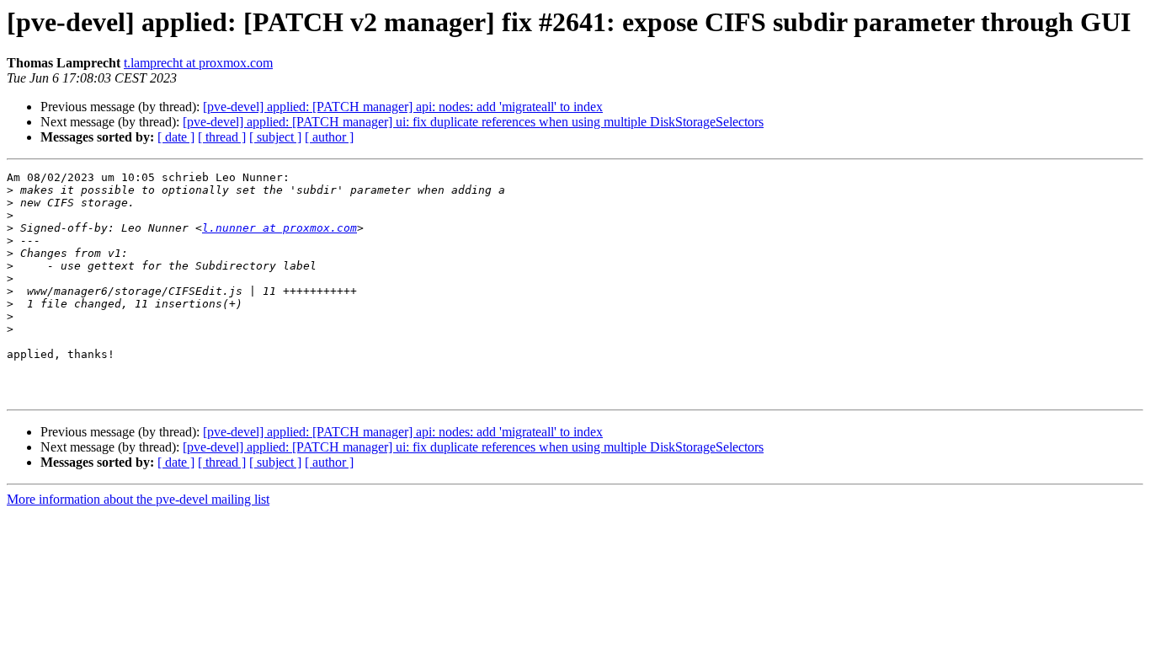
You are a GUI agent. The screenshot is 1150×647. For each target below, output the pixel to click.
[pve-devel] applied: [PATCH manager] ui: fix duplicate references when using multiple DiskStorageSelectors (473, 122)
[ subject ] (275, 137)
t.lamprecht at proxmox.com (198, 63)
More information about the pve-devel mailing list (138, 499)
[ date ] (175, 137)
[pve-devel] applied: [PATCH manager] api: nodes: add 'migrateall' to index (403, 106)
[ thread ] (222, 137)
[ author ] (329, 137)
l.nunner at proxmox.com (279, 228)
